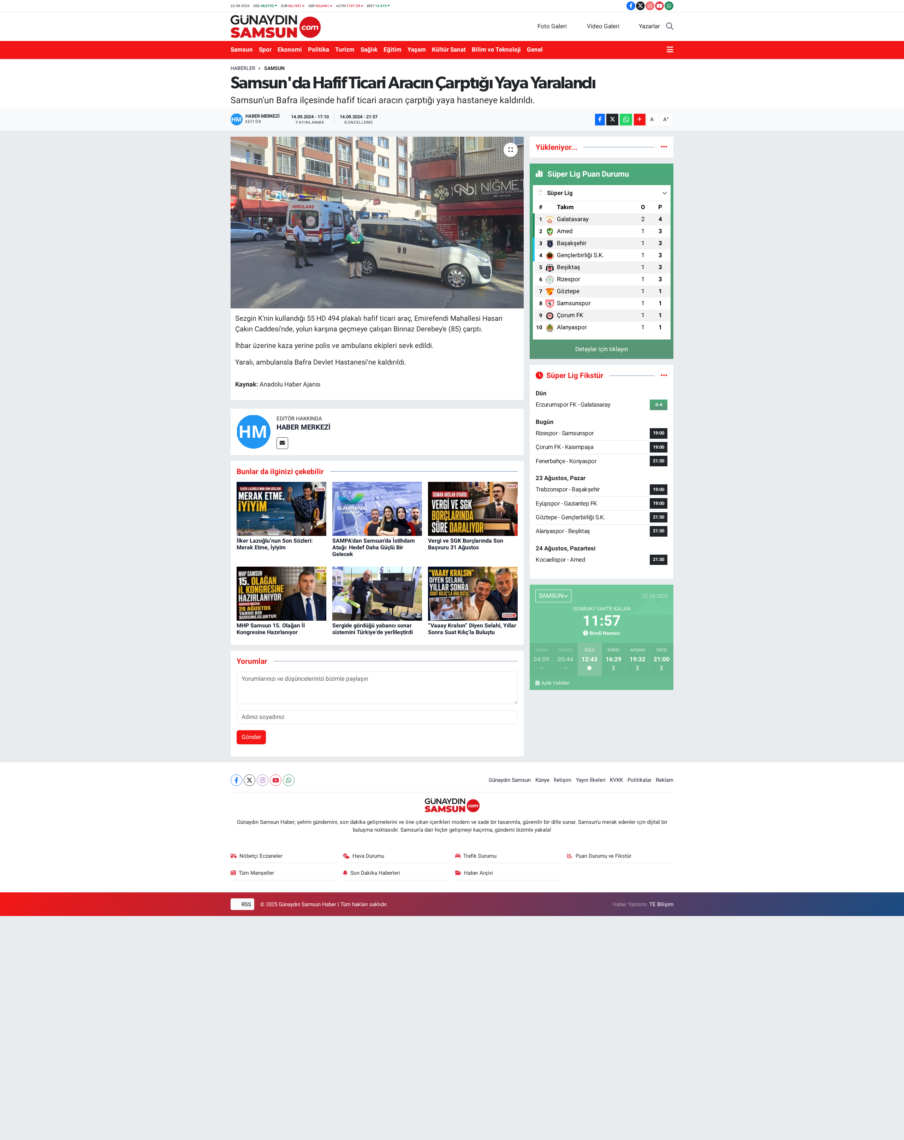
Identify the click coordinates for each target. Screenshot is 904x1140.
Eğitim (392, 49)
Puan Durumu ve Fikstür (603, 856)
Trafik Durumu (479, 856)
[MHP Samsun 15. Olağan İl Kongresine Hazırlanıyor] (281, 593)
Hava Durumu (368, 856)
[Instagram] (262, 780)
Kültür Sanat (449, 49)
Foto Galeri (552, 26)
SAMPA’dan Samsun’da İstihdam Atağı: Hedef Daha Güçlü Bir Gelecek (373, 547)
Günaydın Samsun (510, 780)
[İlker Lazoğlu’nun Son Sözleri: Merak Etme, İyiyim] (281, 508)
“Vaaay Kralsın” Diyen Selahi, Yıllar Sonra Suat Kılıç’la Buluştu (472, 629)
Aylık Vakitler (555, 683)
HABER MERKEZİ (303, 427)
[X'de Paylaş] (612, 119)
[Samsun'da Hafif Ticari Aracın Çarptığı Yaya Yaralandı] (377, 223)
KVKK (616, 780)
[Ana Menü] (670, 49)
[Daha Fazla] (640, 119)
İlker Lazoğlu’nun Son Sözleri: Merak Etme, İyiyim (275, 544)
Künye (542, 780)
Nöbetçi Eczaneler (260, 856)
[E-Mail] (282, 443)
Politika (318, 49)
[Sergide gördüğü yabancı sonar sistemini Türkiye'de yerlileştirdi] (377, 593)
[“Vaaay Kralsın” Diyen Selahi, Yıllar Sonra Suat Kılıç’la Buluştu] (473, 593)
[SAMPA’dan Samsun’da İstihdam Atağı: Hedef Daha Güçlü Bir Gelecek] (377, 508)
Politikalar (640, 780)
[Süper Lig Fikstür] (664, 375)
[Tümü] (664, 146)
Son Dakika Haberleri (375, 873)
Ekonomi (290, 49)
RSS (245, 904)
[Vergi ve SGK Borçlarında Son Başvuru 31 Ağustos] (473, 508)
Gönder (251, 736)
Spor (265, 49)
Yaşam (417, 49)
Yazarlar (649, 26)
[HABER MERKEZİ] (253, 431)
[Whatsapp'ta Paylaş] (626, 119)
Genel (535, 49)
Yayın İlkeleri (591, 780)
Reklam (664, 780)
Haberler (243, 68)
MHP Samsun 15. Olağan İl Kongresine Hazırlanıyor (271, 629)
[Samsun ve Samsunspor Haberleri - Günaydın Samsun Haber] (276, 25)
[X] (249, 780)
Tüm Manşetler (256, 873)
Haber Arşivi (478, 873)
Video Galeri (603, 26)
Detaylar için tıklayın (601, 349)
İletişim (562, 780)
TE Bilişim (661, 904)
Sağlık (369, 49)
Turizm (345, 49)
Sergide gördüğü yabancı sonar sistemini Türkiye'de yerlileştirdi (372, 629)
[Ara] (669, 26)
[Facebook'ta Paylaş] (600, 119)
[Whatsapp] (289, 780)
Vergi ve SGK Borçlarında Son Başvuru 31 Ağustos (465, 544)
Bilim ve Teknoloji (496, 49)
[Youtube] (275, 780)
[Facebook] (236, 780)
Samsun (242, 49)
